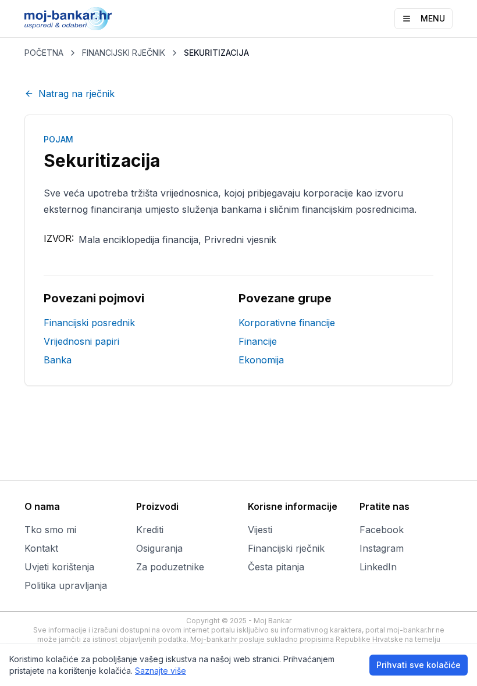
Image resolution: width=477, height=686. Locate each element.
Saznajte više (160, 671)
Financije (257, 341)
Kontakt (41, 548)
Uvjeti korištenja (59, 567)
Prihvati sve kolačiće (418, 665)
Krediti (149, 529)
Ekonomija (261, 360)
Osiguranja (159, 548)
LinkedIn (378, 567)
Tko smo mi (50, 529)
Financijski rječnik (286, 548)
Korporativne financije (286, 322)
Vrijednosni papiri (81, 341)
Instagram (381, 548)
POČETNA (43, 53)
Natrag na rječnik (76, 93)
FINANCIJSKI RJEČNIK (123, 53)
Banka (58, 360)
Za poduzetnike (170, 567)
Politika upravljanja (65, 585)
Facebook (381, 529)
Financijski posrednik (89, 322)
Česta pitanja (276, 567)
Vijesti (260, 529)
